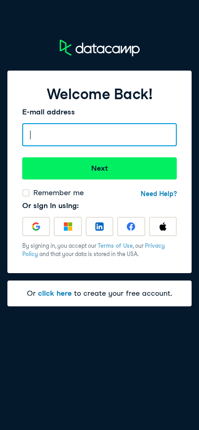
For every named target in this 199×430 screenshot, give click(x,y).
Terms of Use (115, 245)
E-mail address (48, 112)
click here (55, 293)
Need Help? (159, 193)
